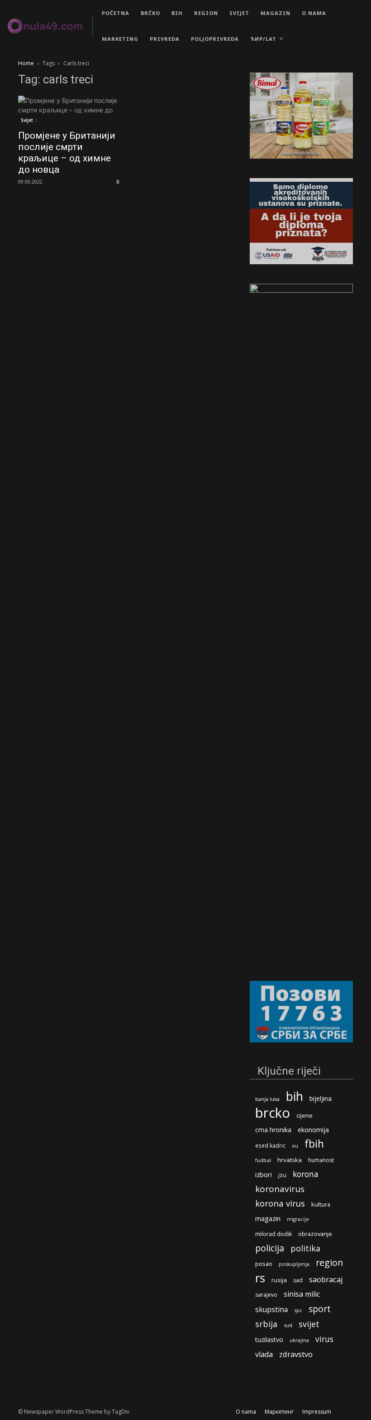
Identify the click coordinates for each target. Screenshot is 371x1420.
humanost (321, 1160)
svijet (309, 1324)
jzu (282, 1175)
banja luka (267, 1098)
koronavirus (279, 1189)
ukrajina (299, 1340)
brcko (272, 1113)
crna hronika (273, 1129)
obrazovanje (315, 1234)
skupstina (271, 1309)
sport (320, 1308)
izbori (263, 1174)
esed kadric (270, 1145)
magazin (268, 1218)
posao (263, 1264)
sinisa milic (302, 1294)
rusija (279, 1280)
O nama (246, 1411)
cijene (304, 1116)
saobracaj (326, 1279)
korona (306, 1174)
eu (295, 1145)
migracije (298, 1219)
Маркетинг (279, 1411)
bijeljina (320, 1098)
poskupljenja (294, 1263)
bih (294, 1096)
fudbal (263, 1160)
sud (288, 1325)
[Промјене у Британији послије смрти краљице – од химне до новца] (69, 110)
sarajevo (266, 1295)
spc (298, 1310)
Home (26, 63)
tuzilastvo (269, 1339)
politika (305, 1248)
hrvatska (289, 1160)
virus (324, 1339)
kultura (320, 1204)
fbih (314, 1144)
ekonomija (313, 1129)
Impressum (316, 1411)
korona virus (280, 1203)
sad (298, 1280)
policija (269, 1248)
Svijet (27, 120)
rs (260, 1278)
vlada (264, 1354)
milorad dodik (273, 1234)
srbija (266, 1324)
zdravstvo (296, 1354)
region (329, 1262)
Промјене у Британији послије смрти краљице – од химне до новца (66, 152)
